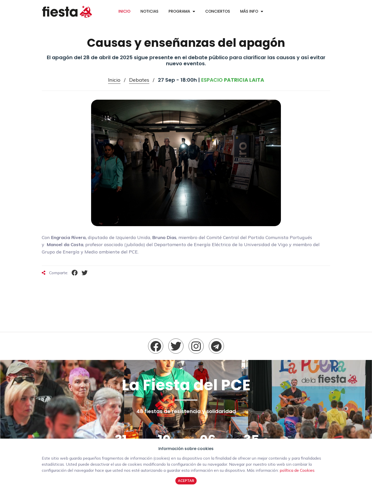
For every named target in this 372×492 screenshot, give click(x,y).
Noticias (149, 11)
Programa (179, 11)
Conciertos (217, 11)
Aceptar (186, 481)
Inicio (124, 11)
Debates (139, 80)
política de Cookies (297, 470)
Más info (249, 11)
